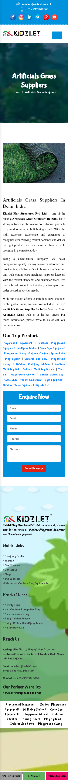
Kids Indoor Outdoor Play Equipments (26, 583)
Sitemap (9, 560)
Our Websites (12, 579)
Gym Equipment (53, 380)
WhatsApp (35, 776)
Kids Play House (14, 627)
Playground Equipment (17, 343)
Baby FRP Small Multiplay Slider (24, 623)
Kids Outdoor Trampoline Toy (22, 609)
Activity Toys (12, 605)
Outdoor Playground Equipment (23, 693)
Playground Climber (23, 374)
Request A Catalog (57, 776)
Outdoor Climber (38, 353)
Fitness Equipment (30, 380)
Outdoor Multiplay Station (33, 364)
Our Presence (12, 565)
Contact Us (10, 570)
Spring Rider (57, 353)
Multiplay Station (27, 348)
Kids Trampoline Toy (17, 614)
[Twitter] (38, 17)
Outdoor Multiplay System (38, 369)
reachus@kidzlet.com (35, 4)
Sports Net (42, 385)
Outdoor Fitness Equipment (18, 385)
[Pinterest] (46, 17)
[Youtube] (54, 17)
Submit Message (34, 468)
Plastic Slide (10, 380)
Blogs (7, 574)
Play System (13, 359)
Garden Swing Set (51, 374)
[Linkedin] (29, 17)
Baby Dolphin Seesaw (18, 618)
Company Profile (14, 556)
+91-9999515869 (37, 9)
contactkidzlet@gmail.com (18, 670)
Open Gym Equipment (52, 348)
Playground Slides (15, 353)
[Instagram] (21, 17)
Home (16, 92)
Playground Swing (50, 724)
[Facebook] (13, 17)
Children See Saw (35, 359)
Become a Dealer (13, 776)
